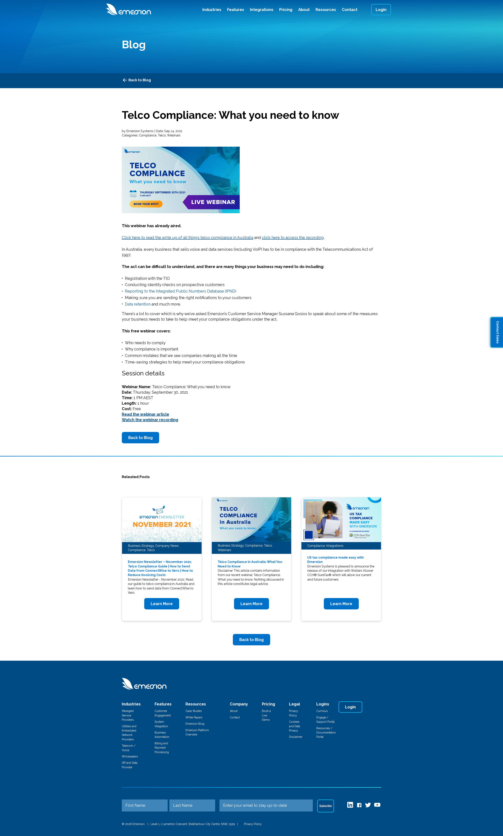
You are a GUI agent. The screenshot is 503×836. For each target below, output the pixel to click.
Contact (349, 9)
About (304, 9)
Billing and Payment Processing (162, 748)
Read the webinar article (145, 414)
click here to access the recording (293, 237)
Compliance (147, 135)
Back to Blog (140, 80)
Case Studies (193, 711)
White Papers (193, 717)
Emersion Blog (194, 723)
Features (235, 9)
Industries (211, 9)
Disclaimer (295, 736)
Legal (294, 704)
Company (239, 704)
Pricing (285, 9)
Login (381, 9)
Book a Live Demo (266, 715)
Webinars (174, 135)
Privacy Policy (253, 824)
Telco (162, 135)
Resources (326, 9)
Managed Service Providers (128, 715)
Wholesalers (130, 756)
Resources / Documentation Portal (326, 733)
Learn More (162, 603)
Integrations (261, 9)
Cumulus (322, 711)
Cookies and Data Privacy (294, 726)
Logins (322, 704)
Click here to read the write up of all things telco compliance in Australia (187, 237)
